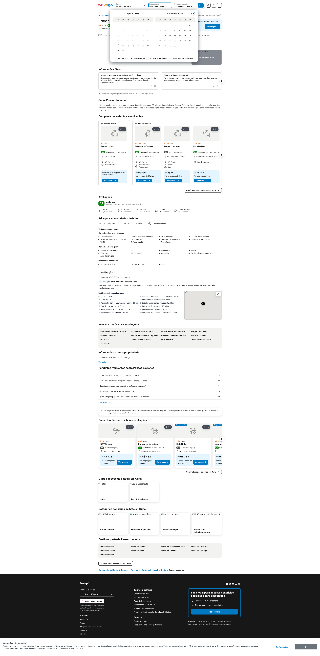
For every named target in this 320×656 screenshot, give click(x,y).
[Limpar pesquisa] (144, 5)
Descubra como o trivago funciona (148, 625)
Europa (124, 570)
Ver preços (211, 27)
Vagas (82, 623)
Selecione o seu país (88, 590)
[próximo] (193, 13)
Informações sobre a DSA (144, 605)
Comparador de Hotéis (108, 570)
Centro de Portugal (149, 570)
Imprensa (83, 630)
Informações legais (141, 597)
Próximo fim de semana (184, 58)
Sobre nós (84, 619)
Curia (163, 570)
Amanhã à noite (139, 58)
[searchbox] (131, 6)
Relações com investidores (90, 626)
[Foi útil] (151, 86)
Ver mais (103, 343)
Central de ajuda (140, 621)
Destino (118, 4)
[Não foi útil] (154, 86)
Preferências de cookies (144, 608)
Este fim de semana (160, 58)
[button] (131, 5)
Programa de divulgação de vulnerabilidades (152, 612)
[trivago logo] (105, 5)
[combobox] (131, 5)
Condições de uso (141, 594)
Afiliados (83, 634)
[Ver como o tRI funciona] (141, 204)
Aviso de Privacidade (142, 601)
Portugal (134, 570)
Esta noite (121, 58)
